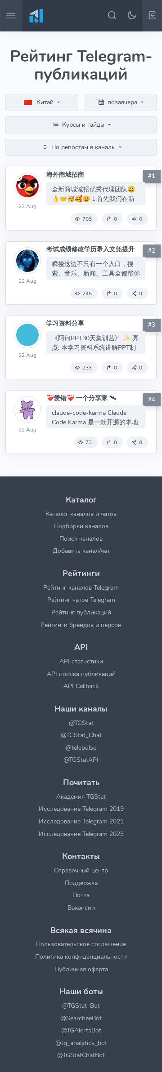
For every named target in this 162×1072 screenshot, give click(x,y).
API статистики (81, 661)
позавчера (122, 102)
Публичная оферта (81, 969)
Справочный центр (81, 870)
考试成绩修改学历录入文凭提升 (90, 249)
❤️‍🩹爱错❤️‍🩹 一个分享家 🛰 (81, 398)
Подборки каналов (81, 525)
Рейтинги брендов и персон (81, 624)
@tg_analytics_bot (81, 1042)
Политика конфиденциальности (81, 956)
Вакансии (81, 907)
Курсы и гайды (83, 124)
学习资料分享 (65, 323)
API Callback (81, 685)
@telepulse (81, 747)
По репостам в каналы (83, 146)
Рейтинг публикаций (81, 612)
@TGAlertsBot (81, 1030)
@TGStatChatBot (81, 1054)
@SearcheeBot (81, 1018)
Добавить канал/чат (81, 550)
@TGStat (81, 722)
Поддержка (81, 882)
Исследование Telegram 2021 (81, 821)
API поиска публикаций (81, 673)
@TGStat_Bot (81, 1005)
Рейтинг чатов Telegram (81, 599)
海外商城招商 (65, 174)
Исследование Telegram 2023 (81, 833)
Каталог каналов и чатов (81, 513)
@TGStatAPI (81, 759)
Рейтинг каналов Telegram (81, 587)
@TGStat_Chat (81, 734)
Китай (45, 102)
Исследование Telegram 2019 (81, 808)
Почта (81, 894)
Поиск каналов (81, 538)
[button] (152, 15)
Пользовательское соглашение (81, 943)
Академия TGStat (81, 796)
